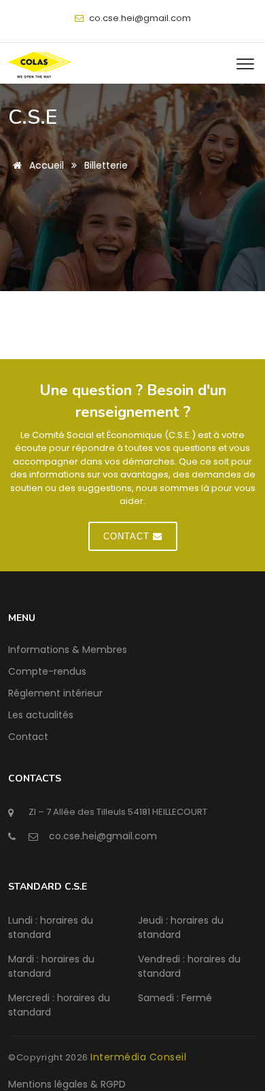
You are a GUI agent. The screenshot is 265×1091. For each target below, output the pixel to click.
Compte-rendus (47, 671)
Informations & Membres (67, 649)
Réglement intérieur (55, 693)
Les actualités (40, 715)
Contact (28, 736)
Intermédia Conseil (138, 1057)
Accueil (45, 165)
